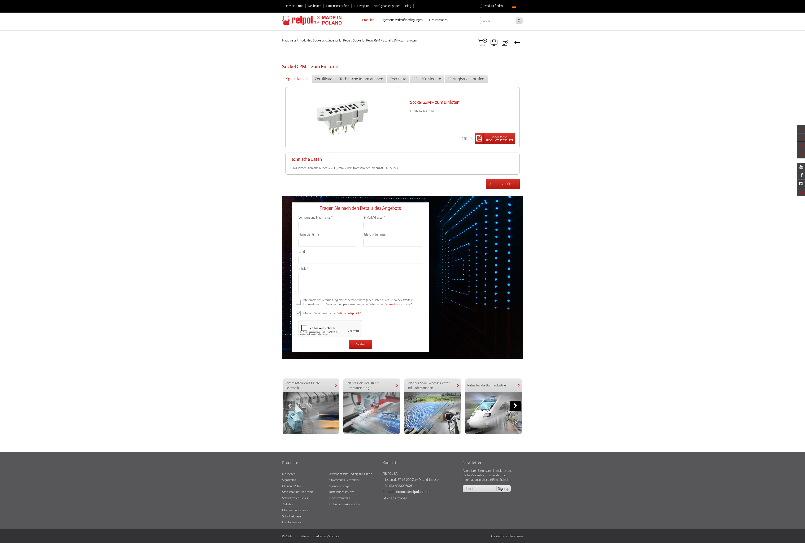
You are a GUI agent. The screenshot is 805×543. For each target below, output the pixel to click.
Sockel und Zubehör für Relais (331, 40)
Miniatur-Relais (291, 486)
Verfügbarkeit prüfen (387, 6)
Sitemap (333, 536)
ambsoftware (514, 536)
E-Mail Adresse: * (374, 217)
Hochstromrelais (339, 498)
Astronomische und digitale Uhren (350, 474)
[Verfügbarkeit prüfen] (482, 42)
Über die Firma (294, 6)
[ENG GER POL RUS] (466, 138)
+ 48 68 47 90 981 (397, 498)
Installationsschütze (341, 492)
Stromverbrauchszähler (344, 480)
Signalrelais (289, 480)
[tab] (297, 79)
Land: (302, 251)
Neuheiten (314, 6)
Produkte (304, 40)
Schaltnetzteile (291, 516)
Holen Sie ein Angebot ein (345, 504)
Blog (408, 6)
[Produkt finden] (494, 42)
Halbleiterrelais (291, 522)
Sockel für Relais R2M (366, 40)
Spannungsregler (340, 486)
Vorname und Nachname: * (316, 217)
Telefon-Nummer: (375, 234)
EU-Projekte (361, 6)
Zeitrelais (287, 504)
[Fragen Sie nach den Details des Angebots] (505, 42)
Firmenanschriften (337, 6)
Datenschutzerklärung (314, 536)
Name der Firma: (309, 234)
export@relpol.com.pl (413, 491)
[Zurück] (517, 42)
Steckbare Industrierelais (297, 492)
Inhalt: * (303, 268)
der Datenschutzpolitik (346, 313)
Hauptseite (289, 40)
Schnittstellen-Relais (295, 498)
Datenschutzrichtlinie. (397, 304)
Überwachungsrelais (295, 510)
